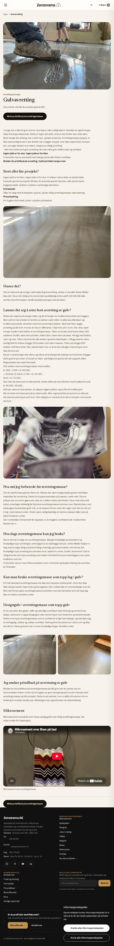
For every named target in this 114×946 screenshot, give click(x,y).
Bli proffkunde (10, 892)
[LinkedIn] (31, 864)
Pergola (63, 827)
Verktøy (62, 854)
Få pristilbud (9, 888)
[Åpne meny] (5, 5)
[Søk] (91, 5)
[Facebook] (15, 864)
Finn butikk (9, 884)
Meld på (104, 883)
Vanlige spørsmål (11, 901)
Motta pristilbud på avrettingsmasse (25, 116)
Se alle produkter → (68, 858)
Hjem (5, 14)
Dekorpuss (64, 849)
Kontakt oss (9, 875)
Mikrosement (65, 819)
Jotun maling (65, 832)
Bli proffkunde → (17, 925)
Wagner (63, 841)
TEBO (62, 836)
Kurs (6, 897)
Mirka (62, 845)
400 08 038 (13, 839)
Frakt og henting (11, 879)
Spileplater (64, 823)
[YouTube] (23, 864)
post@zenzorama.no (19, 847)
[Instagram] (7, 864)
